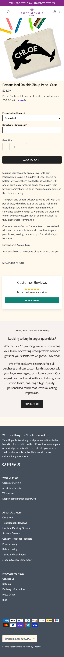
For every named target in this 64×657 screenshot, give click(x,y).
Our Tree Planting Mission (16, 528)
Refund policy (9, 549)
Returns (6, 583)
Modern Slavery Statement (17, 559)
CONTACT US (32, 404)
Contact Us (8, 578)
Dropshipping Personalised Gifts (19, 498)
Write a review (32, 300)
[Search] (10, 12)
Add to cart (32, 159)
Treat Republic (16, 646)
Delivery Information (13, 589)
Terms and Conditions (14, 554)
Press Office (8, 594)
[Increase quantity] (23, 146)
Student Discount (11, 533)
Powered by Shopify (31, 646)
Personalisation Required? (13, 113)
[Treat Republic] (32, 12)
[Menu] (3, 12)
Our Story (7, 517)
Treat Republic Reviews (14, 522)
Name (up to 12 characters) (14, 125)
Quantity (7, 140)
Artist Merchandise (12, 488)
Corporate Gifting (11, 482)
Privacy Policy (9, 544)
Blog (4, 599)
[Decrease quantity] (6, 146)
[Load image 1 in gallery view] (32, 49)
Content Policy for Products (17, 538)
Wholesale (8, 493)
